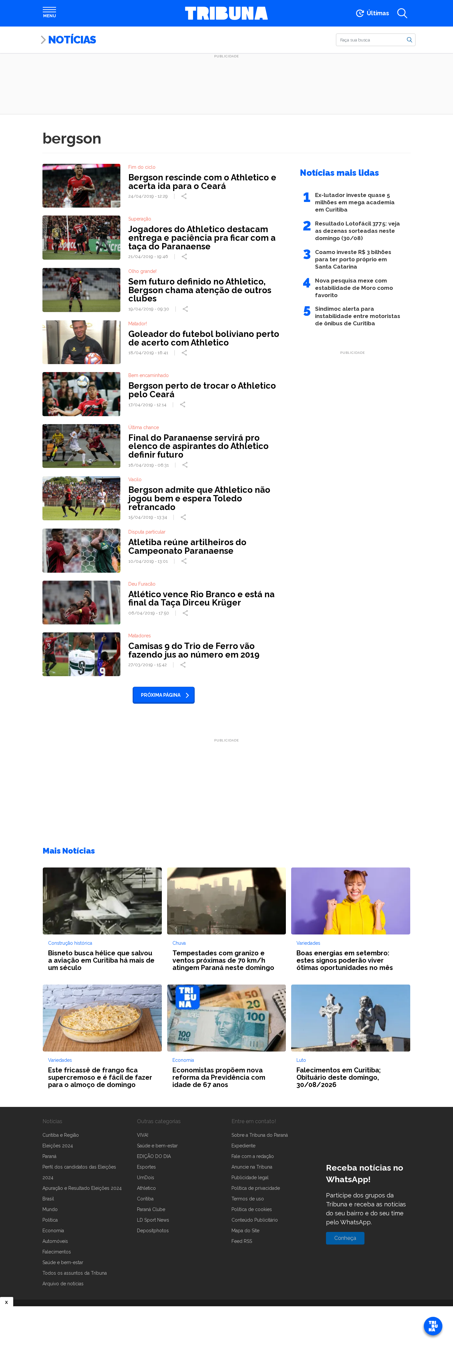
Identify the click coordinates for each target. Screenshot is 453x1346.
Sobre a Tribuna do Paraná (259, 1135)
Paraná (49, 1156)
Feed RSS (241, 1241)
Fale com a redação (252, 1156)
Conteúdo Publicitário (254, 1220)
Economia (53, 1230)
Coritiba (145, 1198)
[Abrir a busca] (402, 13)
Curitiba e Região (60, 1135)
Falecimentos (56, 1251)
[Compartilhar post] (184, 196)
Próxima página (160, 695)
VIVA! (142, 1135)
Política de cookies (251, 1209)
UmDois (145, 1177)
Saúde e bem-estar (62, 1262)
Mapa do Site (245, 1230)
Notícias (72, 39)
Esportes (146, 1167)
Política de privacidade (255, 1188)
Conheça (345, 1238)
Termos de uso (247, 1198)
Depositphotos (153, 1230)
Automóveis (55, 1241)
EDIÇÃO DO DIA (154, 1156)
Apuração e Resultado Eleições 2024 (82, 1188)
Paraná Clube (151, 1209)
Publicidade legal (250, 1177)
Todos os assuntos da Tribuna (74, 1273)
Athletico (146, 1188)
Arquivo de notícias (63, 1283)
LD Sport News (153, 1220)
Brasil (48, 1198)
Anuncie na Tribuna (251, 1167)
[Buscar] (410, 39)
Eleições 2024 (57, 1145)
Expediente (243, 1145)
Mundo (50, 1209)
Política (50, 1220)
